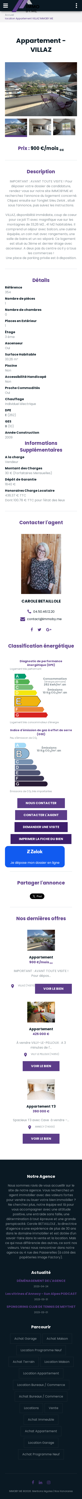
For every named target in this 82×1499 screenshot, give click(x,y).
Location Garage (41, 1442)
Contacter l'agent (41, 815)
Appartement (41, 957)
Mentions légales (42, 1491)
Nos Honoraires (64, 1491)
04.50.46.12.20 (44, 611)
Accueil (9, 15)
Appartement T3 (41, 1106)
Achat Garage (25, 1338)
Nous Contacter (41, 803)
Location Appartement (41, 1373)
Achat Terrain (23, 1361)
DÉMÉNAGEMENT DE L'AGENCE (41, 1280)
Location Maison (56, 1361)
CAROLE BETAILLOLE (41, 601)
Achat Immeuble (41, 1419)
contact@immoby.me (44, 619)
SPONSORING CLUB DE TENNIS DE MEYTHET (41, 1306)
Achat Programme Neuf (41, 1454)
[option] (41, 89)
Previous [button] (14, 89)
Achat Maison (57, 1338)
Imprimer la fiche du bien (41, 839)
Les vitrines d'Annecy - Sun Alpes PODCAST (41, 1293)
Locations (31, 1408)
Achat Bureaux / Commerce (41, 1396)
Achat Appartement (41, 1431)
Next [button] (68, 89)
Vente (53, 1408)
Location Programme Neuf (41, 1350)
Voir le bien (53, 988)
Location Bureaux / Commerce (41, 1385)
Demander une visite (41, 827)
